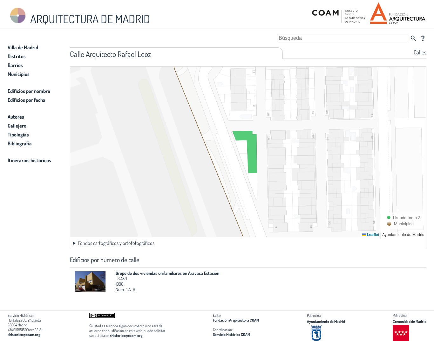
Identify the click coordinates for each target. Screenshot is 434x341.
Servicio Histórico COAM (231, 334)
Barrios (15, 65)
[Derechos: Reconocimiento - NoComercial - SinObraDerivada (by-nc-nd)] (102, 316)
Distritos (17, 56)
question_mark (422, 38)
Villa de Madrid (23, 47)
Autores (16, 117)
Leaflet (372, 234)
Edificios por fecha (26, 100)
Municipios (19, 74)
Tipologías (18, 134)
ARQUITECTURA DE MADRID (89, 18)
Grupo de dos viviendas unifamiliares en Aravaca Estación (167, 273)
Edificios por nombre (29, 91)
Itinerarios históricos (29, 160)
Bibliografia (20, 143)
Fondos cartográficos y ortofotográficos (116, 243)
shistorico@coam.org (24, 334)
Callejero (17, 125)
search (413, 38)
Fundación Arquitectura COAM (236, 320)
